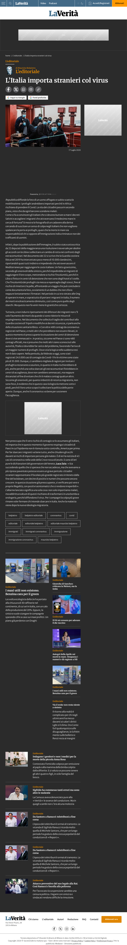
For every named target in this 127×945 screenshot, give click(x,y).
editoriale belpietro (34, 523)
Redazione (72, 919)
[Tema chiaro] (78, 3)
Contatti (94, 919)
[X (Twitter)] (60, 929)
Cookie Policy (90, 941)
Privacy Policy (77, 941)
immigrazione (60, 531)
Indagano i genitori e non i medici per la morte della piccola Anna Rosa (54, 758)
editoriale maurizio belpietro (64, 523)
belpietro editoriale (34, 515)
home (7, 56)
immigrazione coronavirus (21, 539)
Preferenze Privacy (105, 941)
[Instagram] (66, 929)
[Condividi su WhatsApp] (23, 89)
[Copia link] (38, 89)
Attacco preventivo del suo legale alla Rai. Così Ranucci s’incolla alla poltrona (55, 885)
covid (71, 515)
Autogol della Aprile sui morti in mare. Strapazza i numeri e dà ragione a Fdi (65, 657)
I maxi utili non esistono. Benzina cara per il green (22, 592)
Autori (60, 919)
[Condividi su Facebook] (8, 89)
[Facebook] (54, 929)
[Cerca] (10, 3)
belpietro (13, 515)
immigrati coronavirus (36, 531)
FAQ (84, 919)
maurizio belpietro (49, 539)
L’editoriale (48, 919)
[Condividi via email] (31, 89)
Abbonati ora (111, 919)
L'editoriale (17, 56)
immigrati (13, 531)
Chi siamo (33, 919)
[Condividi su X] (16, 89)
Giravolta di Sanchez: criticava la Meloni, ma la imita (65, 586)
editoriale (13, 523)
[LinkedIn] (73, 929)
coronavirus (56, 515)
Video (43, 3)
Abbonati (119, 3)
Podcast (53, 3)
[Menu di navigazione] (3, 3)
